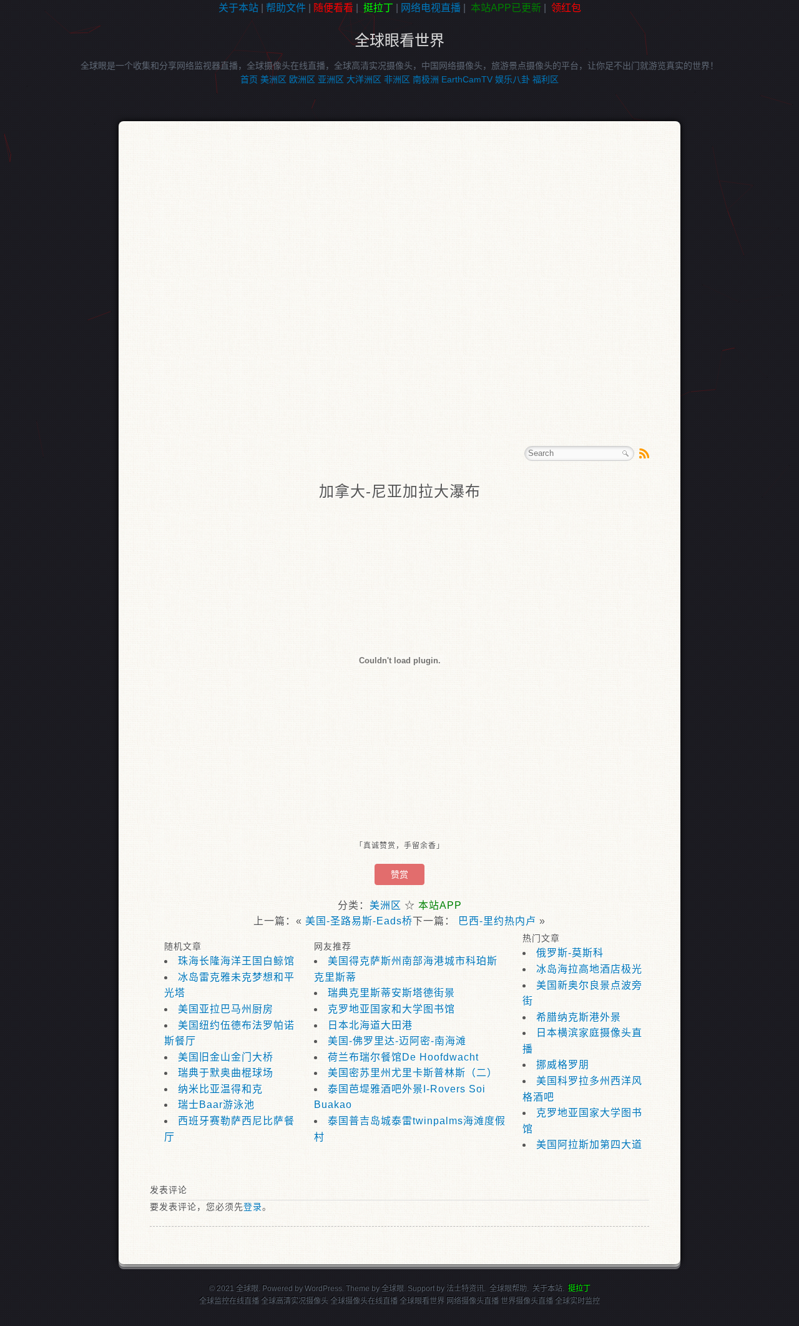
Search (625, 453)
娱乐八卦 (512, 79)
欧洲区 (302, 79)
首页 (249, 79)
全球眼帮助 (508, 1288)
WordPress (323, 1288)
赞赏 (399, 874)
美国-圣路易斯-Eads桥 (359, 921)
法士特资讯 (465, 1288)
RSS (644, 453)
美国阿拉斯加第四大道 (589, 1144)
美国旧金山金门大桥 (225, 1057)
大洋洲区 (363, 79)
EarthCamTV (467, 79)
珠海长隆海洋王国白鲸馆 (236, 961)
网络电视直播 (431, 7)
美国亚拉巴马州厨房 (225, 1009)
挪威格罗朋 (562, 1064)
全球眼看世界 (399, 40)
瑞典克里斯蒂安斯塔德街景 (391, 992)
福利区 (545, 79)
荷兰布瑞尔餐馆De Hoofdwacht (403, 1057)
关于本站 (238, 7)
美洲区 (273, 79)
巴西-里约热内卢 (497, 921)
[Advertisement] (56, 214)
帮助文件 (286, 7)
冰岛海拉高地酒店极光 (589, 969)
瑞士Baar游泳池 (216, 1104)
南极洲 (426, 79)
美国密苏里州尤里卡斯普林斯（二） (413, 1072)
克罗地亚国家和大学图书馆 (391, 1009)
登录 (252, 1207)
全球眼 (392, 1288)
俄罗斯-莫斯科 (570, 952)
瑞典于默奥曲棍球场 (225, 1072)
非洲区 (397, 79)
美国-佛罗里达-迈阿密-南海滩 (397, 1041)
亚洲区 (331, 79)
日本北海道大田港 (370, 1025)
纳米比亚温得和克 (220, 1089)
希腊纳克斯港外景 (578, 1017)
